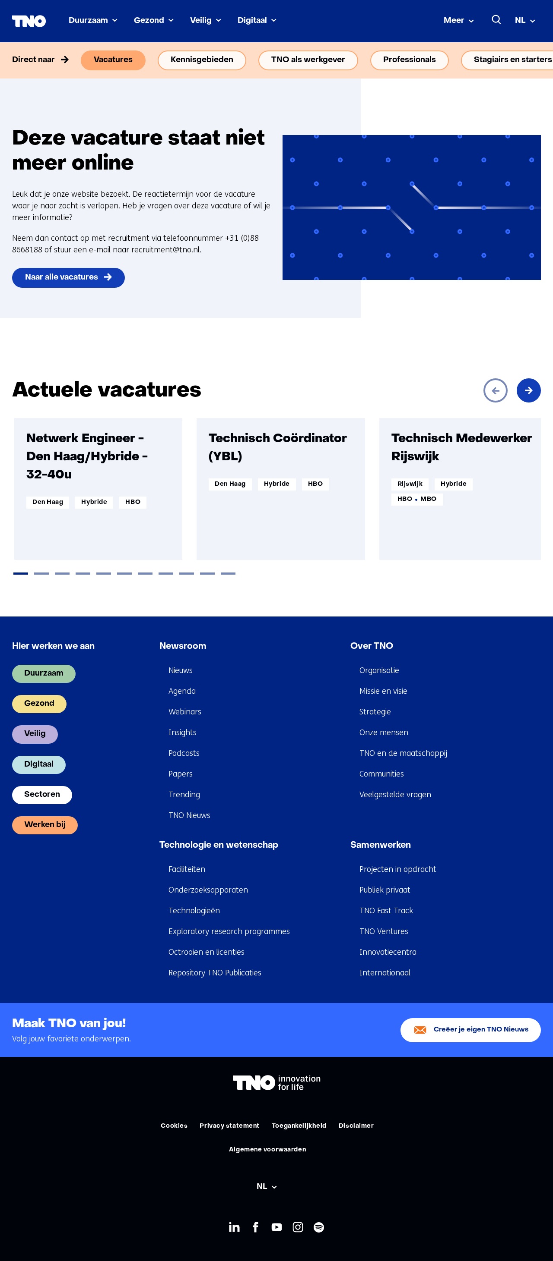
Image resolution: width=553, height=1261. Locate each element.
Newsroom (183, 646)
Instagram (297, 1227)
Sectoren (42, 795)
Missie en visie (383, 691)
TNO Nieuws (189, 815)
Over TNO (371, 646)
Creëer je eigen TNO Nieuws (481, 1030)
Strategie (375, 712)
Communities (381, 774)
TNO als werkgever (308, 60)
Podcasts (184, 753)
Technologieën (194, 910)
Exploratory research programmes (229, 931)
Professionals (409, 60)
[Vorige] (495, 390)
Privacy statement (230, 1126)
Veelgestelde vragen (395, 794)
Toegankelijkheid (299, 1126)
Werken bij (45, 825)
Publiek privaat (384, 890)
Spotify (319, 1227)
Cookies (174, 1126)
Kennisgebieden (202, 60)
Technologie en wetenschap (218, 845)
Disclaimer (356, 1126)
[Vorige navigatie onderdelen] (24, 60)
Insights (182, 732)
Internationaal (384, 973)
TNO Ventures (383, 931)
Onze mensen (383, 732)
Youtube (276, 1227)
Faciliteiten (186, 869)
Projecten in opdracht (397, 869)
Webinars (184, 712)
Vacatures (113, 60)
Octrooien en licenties (206, 952)
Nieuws (180, 670)
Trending (184, 794)
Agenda (182, 691)
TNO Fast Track (386, 910)
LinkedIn (234, 1227)
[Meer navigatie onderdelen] (529, 60)
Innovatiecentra (387, 952)
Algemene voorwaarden (267, 1150)
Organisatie (379, 670)
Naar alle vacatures (61, 277)
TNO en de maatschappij (403, 753)
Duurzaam (88, 21)
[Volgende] (529, 390)
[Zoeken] (497, 20)
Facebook (255, 1227)
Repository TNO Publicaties (214, 973)
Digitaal (252, 21)
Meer (454, 21)
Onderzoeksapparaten (208, 890)
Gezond (149, 21)
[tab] (20, 573)
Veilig (201, 21)
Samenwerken (380, 845)
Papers (180, 774)
